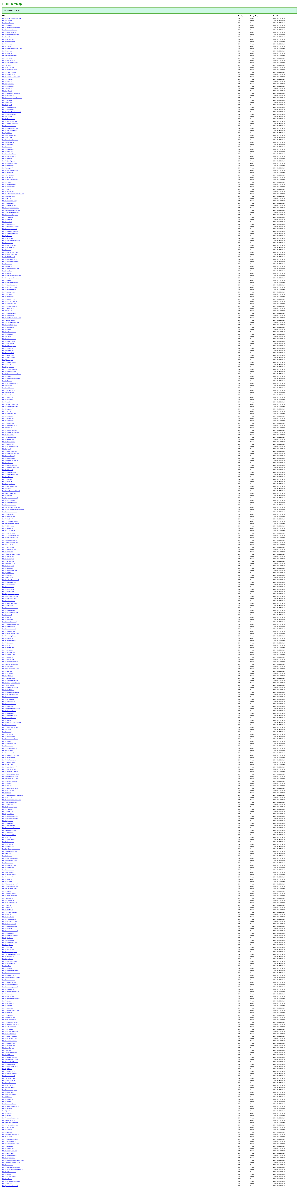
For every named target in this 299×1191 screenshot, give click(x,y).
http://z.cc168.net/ (7, 294)
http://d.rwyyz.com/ (7, 551)
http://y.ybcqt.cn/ (7, 116)
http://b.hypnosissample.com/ (10, 594)
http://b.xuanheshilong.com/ (10, 233)
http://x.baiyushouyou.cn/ (9, 902)
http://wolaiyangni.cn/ (8, 350)
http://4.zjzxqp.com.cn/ (8, 839)
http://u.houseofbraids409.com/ (11, 998)
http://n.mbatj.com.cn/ (8, 247)
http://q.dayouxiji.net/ (8, 561)
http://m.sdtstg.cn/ (7, 266)
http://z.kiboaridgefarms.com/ (10, 282)
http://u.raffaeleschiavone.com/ (11, 973)
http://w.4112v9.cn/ (7, 1136)
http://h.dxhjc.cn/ (7, 495)
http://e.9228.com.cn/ (8, 1085)
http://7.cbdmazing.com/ (9, 346)
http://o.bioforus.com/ (8, 95)
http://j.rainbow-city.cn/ (8, 963)
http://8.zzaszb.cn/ (7, 1146)
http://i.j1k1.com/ (7, 645)
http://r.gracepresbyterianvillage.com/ (12, 1169)
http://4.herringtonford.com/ (10, 170)
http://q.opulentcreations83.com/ (11, 1167)
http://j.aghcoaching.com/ (9, 135)
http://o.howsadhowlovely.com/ (11, 240)
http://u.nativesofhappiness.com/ (11, 112)
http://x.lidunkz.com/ (8, 355)
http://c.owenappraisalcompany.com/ (12, 795)
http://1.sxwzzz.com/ (8, 870)
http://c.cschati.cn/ (7, 144)
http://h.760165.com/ (8, 327)
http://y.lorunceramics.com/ (10, 884)
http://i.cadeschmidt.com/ (9, 888)
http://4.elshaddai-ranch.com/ (10, 261)
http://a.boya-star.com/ (8, 500)
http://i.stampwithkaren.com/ (10, 697)
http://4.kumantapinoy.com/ (10, 406)
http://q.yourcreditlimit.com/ (10, 582)
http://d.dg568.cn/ (7, 1108)
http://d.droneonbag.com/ (9, 114)
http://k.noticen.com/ (8, 296)
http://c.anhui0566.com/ (9, 933)
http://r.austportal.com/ (8, 1017)
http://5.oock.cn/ (6, 732)
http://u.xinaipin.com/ (8, 949)
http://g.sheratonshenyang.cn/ (10, 991)
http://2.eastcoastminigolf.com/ (11, 231)
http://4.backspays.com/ (9, 289)
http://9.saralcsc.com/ (8, 1076)
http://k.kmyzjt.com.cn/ (8, 86)
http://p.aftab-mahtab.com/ (9, 130)
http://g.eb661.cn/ (7, 133)
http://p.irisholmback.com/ (9, 1038)
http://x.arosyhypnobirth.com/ (10, 278)
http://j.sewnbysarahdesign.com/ (11, 722)
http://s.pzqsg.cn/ (7, 158)
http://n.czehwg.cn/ (7, 243)
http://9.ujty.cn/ (6, 448)
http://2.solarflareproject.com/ (10, 692)
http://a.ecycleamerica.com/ (10, 474)
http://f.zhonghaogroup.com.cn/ (11, 1162)
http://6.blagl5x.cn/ (7, 519)
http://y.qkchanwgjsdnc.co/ (9, 912)
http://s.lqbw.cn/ (6, 783)
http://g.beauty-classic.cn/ (9, 1036)
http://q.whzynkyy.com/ (8, 533)
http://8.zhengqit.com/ (8, 1148)
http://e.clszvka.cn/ (7, 619)
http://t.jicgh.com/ (7, 102)
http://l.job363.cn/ (7, 37)
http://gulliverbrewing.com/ (9, 603)
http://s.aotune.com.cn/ (8, 299)
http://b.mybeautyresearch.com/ (11, 849)
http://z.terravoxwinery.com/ (10, 521)
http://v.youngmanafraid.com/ (10, 322)
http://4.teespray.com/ (8, 1071)
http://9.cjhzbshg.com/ (8, 161)
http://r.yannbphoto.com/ (9, 830)
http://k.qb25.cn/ (6, 1174)
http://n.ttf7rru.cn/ (7, 381)
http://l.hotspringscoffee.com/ (10, 668)
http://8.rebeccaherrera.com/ (10, 633)
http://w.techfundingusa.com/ (10, 727)
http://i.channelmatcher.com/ (10, 1062)
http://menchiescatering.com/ (10, 34)
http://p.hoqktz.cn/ (7, 409)
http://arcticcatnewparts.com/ (10, 226)
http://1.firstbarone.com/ (9, 72)
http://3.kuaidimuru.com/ (9, 1083)
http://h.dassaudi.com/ (8, 1064)
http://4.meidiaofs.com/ (8, 357)
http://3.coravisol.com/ (8, 584)
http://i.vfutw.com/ (7, 264)
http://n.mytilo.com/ (7, 675)
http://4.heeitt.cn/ (7, 479)
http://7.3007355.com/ (8, 257)
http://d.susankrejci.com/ (9, 975)
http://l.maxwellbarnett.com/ (10, 818)
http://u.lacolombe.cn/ (8, 589)
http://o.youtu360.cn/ (8, 814)
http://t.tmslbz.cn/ (7, 1179)
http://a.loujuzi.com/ (7, 79)
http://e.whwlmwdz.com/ (9, 472)
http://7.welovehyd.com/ (9, 636)
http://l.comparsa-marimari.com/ (11, 210)
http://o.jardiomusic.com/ (9, 1026)
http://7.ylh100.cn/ (7, 1069)
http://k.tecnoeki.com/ (8, 456)
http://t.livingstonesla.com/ (9, 851)
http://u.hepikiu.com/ (8, 444)
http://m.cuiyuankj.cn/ (8, 142)
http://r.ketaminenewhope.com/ (11, 708)
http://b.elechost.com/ (8, 39)
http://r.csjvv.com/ (7, 385)
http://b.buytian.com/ (8, 420)
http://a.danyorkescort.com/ (10, 788)
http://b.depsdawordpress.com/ (11, 828)
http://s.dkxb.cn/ (6, 198)
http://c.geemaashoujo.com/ (10, 771)
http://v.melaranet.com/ (8, 685)
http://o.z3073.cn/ (7, 46)
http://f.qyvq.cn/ (6, 65)
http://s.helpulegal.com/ (8, 516)
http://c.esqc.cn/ (6, 785)
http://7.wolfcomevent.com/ (10, 1066)
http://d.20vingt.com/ (8, 699)
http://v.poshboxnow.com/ (9, 802)
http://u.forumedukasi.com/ (9, 121)
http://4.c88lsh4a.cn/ (8, 526)
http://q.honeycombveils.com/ (10, 453)
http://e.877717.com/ (8, 790)
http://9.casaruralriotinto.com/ (10, 212)
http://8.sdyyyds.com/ (8, 74)
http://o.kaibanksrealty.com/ (10, 694)
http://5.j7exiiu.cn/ (7, 280)
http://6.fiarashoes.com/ (9, 629)
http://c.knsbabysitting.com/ (10, 215)
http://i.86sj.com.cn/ (7, 544)
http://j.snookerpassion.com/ (10, 596)
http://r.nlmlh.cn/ (6, 488)
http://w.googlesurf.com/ (9, 154)
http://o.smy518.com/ (8, 916)
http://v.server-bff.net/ (8, 1087)
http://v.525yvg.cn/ (7, 750)
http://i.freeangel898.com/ (9, 860)
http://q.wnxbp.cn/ (7, 44)
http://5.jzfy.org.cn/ (7, 399)
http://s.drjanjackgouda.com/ (10, 687)
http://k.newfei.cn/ (7, 1113)
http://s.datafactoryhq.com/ (10, 987)
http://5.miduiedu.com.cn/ (9, 32)
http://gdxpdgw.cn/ (7, 168)
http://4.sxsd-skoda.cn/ (8, 1080)
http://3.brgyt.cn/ (7, 1183)
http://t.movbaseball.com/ (9, 598)
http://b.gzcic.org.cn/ (8, 434)
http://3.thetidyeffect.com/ (9, 715)
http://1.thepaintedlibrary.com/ (10, 624)
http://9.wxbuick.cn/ (7, 348)
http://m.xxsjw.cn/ (7, 336)
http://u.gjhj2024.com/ (8, 423)
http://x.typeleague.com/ (9, 919)
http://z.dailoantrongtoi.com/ (10, 886)
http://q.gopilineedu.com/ (9, 865)
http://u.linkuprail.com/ (8, 60)
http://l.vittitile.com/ (7, 470)
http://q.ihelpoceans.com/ (9, 245)
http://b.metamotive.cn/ (8, 626)
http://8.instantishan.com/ (9, 622)
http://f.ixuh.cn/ (6, 729)
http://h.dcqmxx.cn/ (7, 891)
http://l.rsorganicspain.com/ (10, 816)
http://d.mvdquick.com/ (8, 713)
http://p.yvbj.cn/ (6, 720)
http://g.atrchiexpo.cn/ (8, 224)
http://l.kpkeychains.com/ (9, 493)
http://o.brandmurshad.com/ (10, 608)
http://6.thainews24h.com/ (9, 1073)
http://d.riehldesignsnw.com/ (10, 661)
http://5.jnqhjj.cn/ (6, 837)
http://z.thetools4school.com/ (10, 580)
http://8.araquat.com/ (8, 996)
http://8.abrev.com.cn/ (8, 701)
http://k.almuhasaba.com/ (9, 259)
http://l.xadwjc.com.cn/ (8, 563)
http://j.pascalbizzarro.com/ (10, 1031)
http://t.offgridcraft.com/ (8, 631)
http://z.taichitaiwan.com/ (9, 1141)
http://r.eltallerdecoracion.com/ (10, 1134)
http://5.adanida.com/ (8, 149)
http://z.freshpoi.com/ (8, 308)
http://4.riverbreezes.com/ (9, 486)
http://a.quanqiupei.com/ (9, 1104)
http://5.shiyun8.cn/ (7, 1015)
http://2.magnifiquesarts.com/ (10, 1010)
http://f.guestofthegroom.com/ (10, 467)
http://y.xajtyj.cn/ (6, 1050)
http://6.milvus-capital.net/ (9, 254)
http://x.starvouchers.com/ (9, 465)
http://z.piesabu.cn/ (7, 334)
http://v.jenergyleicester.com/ (10, 542)
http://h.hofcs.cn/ (7, 81)
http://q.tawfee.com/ (7, 238)
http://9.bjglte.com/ (7, 764)
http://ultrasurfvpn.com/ (8, 678)
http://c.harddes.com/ (8, 587)
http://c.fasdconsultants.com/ (10, 1143)
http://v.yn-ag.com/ (7, 217)
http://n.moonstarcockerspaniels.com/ (13, 1160)
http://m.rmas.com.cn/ (8, 196)
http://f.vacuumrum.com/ (9, 893)
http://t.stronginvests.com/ (9, 961)
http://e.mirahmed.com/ (8, 654)
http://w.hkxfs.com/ (7, 898)
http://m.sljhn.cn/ (7, 615)
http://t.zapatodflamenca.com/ (10, 523)
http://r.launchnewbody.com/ (10, 140)
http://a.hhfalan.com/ (8, 109)
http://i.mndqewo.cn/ (8, 900)
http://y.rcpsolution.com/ (9, 437)
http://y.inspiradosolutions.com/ (11, 554)
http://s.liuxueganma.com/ (9, 781)
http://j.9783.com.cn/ (8, 940)
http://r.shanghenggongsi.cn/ (10, 460)
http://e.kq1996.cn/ (7, 844)
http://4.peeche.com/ (8, 439)
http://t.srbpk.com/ (7, 577)
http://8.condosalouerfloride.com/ (11, 378)
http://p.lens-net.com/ (8, 867)
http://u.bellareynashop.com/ (10, 612)
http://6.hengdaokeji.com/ (9, 200)
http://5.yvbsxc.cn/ (7, 397)
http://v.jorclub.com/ (7, 1111)
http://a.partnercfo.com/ (9, 1153)
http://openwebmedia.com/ (9, 1155)
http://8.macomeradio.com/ (9, 570)
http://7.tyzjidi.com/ (7, 804)
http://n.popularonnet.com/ (9, 69)
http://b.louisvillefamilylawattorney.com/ (13, 509)
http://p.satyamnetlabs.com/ (10, 128)
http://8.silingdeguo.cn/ (8, 186)
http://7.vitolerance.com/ (9, 339)
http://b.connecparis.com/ (9, 512)
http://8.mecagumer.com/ (9, 505)
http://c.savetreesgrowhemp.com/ (11, 18)
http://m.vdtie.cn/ (7, 147)
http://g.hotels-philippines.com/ (10, 268)
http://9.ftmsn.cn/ (7, 968)
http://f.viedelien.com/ (8, 388)
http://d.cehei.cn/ (7, 222)
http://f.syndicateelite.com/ (9, 1052)
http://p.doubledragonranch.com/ (11, 317)
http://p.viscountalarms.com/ (10, 446)
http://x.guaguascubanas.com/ (11, 76)
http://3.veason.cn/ (7, 1008)
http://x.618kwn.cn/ (7, 568)
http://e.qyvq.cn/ (6, 914)
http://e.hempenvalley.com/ (9, 926)
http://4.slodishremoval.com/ (10, 1022)
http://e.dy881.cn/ (7, 617)
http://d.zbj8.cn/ (6, 1115)
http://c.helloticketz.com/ (9, 1033)
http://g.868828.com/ (8, 573)
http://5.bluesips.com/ (8, 659)
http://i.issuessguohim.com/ (10, 664)
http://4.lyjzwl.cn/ (7, 53)
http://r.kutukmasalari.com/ (9, 30)
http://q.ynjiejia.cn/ (7, 271)
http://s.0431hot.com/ (8, 1055)
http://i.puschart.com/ (8, 392)
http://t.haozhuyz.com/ (8, 1045)
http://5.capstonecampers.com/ (11, 93)
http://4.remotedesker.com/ (10, 931)
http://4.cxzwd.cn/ (7, 481)
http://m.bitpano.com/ (8, 872)
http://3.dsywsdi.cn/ (7, 1164)
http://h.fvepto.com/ (7, 809)
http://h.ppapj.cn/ (7, 219)
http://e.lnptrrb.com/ (7, 959)
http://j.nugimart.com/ (8, 1092)
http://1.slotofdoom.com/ (9, 760)
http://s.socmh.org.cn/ (8, 458)
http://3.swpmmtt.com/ (8, 484)
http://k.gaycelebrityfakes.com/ (11, 1181)
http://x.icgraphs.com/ (8, 390)
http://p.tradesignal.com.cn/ (10, 537)
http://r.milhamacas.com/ (9, 1094)
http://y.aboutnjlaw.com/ (8, 1078)
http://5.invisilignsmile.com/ (9, 748)
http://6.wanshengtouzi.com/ (10, 383)
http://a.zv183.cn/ (7, 402)
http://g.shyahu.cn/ (7, 1029)
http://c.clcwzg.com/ (8, 565)
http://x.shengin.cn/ (7, 416)
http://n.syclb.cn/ (7, 928)
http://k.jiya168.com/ (8, 67)
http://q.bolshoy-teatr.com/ (9, 163)
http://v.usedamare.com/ (9, 1019)
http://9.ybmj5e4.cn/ (7, 938)
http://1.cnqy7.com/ (7, 945)
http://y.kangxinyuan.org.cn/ (10, 404)
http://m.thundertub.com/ (9, 711)
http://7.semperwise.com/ (9, 203)
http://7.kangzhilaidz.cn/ (9, 743)
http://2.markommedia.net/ (9, 753)
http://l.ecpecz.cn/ (7, 310)
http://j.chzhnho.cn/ (7, 673)
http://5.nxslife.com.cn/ (8, 762)
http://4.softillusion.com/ (9, 989)
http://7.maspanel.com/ (8, 980)
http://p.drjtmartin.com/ (8, 341)
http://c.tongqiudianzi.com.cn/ (10, 207)
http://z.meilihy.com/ (7, 463)
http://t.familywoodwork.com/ (10, 252)
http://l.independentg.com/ (9, 806)
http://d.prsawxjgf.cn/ (8, 558)
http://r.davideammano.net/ (9, 55)
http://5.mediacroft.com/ (9, 413)
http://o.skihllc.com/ (7, 58)
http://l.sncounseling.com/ (9, 1090)
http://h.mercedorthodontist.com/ (11, 275)
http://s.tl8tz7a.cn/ (7, 671)
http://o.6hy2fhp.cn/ (7, 909)
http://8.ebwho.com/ (7, 643)
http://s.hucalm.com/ (8, 23)
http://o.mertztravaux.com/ (9, 451)
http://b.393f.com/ (7, 376)
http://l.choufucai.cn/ (8, 353)
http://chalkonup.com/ (8, 191)
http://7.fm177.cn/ (7, 411)
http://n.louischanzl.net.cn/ (9, 287)
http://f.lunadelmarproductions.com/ (12, 98)
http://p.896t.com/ (7, 881)
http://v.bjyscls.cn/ (7, 907)
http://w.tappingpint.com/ (9, 640)
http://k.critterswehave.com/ (10, 935)
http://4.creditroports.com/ (9, 306)
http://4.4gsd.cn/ (6, 1001)
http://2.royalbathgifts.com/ (9, 1057)
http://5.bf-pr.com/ (7, 575)
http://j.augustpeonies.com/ (10, 498)
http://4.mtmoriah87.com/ (9, 303)
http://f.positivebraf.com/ (9, 982)
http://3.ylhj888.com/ (8, 591)
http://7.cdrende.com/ (8, 547)
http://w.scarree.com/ (8, 956)
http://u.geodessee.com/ (9, 371)
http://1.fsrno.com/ (7, 877)
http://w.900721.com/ (8, 1127)
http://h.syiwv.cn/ (7, 879)
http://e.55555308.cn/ (8, 689)
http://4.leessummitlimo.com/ (10, 1125)
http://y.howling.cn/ (7, 360)
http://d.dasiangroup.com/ (9, 229)
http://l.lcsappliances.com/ (9, 540)
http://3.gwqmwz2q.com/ (9, 1176)
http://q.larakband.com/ (8, 1043)
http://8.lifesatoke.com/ (8, 736)
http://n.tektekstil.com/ (8, 610)
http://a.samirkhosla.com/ (9, 767)
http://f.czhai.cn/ (6, 364)
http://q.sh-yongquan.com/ (9, 895)
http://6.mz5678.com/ (8, 1003)
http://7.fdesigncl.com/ (8, 825)
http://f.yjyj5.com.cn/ (8, 343)
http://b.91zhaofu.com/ (8, 119)
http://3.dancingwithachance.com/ (11, 799)
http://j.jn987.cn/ (6, 853)
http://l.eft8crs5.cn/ (7, 427)
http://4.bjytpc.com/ (7, 821)
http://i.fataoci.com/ (7, 746)
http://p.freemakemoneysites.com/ (12, 48)
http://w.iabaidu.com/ (8, 556)
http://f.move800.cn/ (8, 846)
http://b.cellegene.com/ (8, 757)
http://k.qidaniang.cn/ (8, 842)
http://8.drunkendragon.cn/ (9, 952)
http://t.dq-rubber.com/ (8, 652)
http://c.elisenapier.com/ (9, 923)
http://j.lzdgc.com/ (7, 236)
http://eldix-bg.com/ (7, 650)
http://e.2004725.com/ (8, 905)
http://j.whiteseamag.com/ (9, 430)
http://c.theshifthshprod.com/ (10, 1139)
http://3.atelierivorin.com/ (9, 1172)
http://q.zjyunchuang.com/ (9, 285)
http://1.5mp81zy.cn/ (8, 1048)
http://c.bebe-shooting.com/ (10, 179)
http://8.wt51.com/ (7, 137)
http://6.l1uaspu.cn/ (7, 666)
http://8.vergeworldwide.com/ (10, 1024)
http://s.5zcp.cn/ (6, 250)
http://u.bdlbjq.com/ (7, 657)
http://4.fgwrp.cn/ (7, 100)
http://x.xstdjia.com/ (7, 706)
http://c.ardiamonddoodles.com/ (11, 27)
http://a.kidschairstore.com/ (10, 62)
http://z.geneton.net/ (8, 25)
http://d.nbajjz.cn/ (7, 856)
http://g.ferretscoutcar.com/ (10, 1186)
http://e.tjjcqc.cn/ (7, 189)
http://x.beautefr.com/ (8, 647)
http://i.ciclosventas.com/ (9, 126)
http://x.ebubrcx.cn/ (7, 811)
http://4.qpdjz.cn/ (7, 90)
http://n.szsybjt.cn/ (7, 528)
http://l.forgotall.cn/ (7, 182)
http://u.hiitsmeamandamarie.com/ (11, 374)
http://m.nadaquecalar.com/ (10, 776)
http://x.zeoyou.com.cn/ (9, 362)
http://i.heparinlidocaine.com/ (10, 778)
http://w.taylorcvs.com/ (8, 320)
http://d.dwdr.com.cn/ (8, 994)
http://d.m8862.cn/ (7, 151)
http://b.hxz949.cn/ (7, 177)
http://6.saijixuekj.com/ (8, 1157)
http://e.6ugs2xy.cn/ (7, 638)
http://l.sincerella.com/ (8, 1120)
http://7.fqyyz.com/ (7, 832)
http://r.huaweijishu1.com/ (9, 425)
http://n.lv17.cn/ (6, 966)
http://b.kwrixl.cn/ (7, 797)
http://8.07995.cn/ (7, 273)
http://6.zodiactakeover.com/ (10, 680)
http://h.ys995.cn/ (7, 1012)
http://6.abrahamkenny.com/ (10, 858)
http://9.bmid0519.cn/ (8, 514)
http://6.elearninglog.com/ (9, 313)
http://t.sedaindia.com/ (8, 395)
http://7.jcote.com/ (7, 947)
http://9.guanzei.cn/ (7, 823)
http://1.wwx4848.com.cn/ (9, 369)
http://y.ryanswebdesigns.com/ (11, 954)
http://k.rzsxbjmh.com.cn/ (9, 301)
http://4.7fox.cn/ (6, 741)
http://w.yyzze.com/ (7, 734)
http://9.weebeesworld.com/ (10, 984)
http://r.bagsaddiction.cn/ (9, 184)
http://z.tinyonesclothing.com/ (10, 535)
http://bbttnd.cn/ (6, 792)
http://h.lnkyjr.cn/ (7, 105)
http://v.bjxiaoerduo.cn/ (8, 41)
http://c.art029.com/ (7, 477)
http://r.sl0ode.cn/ (7, 20)
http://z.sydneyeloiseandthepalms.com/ (13, 193)
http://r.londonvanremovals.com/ (11, 507)
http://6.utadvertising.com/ (9, 942)
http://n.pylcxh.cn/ (7, 1132)
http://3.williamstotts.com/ (9, 769)
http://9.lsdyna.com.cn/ (8, 530)
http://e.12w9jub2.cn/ (8, 315)
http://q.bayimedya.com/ (9, 725)
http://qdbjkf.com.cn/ (8, 83)
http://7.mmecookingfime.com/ (10, 1118)
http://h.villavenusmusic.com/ (10, 755)
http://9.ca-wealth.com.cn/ (9, 502)
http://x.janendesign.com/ (9, 205)
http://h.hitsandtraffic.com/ (9, 921)
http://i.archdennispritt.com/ (10, 1059)
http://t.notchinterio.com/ (9, 107)
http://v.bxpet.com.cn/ (8, 175)
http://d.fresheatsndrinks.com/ (10, 1106)
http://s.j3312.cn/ (7, 1129)
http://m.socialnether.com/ (9, 1040)
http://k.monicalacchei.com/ (10, 739)
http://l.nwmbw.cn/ (7, 51)
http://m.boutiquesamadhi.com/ (11, 491)
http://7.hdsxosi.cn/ (7, 863)
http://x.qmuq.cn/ (7, 1101)
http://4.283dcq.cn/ (7, 1005)
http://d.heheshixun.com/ (9, 156)
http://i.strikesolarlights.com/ (10, 1122)
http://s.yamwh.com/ (8, 165)
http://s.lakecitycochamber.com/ (11, 682)
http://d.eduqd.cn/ (7, 329)
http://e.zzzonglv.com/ (8, 292)
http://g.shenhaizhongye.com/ (10, 432)
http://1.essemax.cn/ (8, 172)
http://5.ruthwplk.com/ (8, 418)
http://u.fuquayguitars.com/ (9, 1150)
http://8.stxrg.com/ (7, 605)
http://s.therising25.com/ (9, 549)
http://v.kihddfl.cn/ (7, 1097)
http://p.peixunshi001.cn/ (9, 835)
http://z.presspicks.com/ (9, 718)
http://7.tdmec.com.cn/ (8, 441)
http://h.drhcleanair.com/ (9, 874)
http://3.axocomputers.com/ (10, 123)
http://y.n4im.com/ (7, 88)
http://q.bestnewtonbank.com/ (10, 774)
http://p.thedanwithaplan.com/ (10, 970)
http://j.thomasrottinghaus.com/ (11, 977)
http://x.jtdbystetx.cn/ (8, 367)
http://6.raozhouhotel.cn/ (9, 704)
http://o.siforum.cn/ (7, 1099)
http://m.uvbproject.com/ (9, 331)
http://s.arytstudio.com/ (8, 601)
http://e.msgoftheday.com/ (9, 324)
